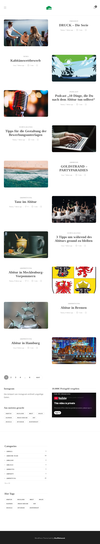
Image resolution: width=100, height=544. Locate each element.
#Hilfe (40, 413)
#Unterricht (33, 422)
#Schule (9, 422)
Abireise (74, 162)
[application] (74, 405)
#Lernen (9, 418)
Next (38, 377)
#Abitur (8, 413)
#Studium (20, 422)
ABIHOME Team (26, 456)
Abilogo (26, 465)
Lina (14, 65)
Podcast (74, 92)
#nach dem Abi (22, 418)
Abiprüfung (26, 197)
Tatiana (62, 30)
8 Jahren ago (18, 281)
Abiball (26, 451)
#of (34, 418)
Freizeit (74, 21)
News (26, 56)
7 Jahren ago (69, 30)
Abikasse (26, 460)
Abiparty (26, 474)
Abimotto (26, 469)
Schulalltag (26, 127)
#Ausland (20, 413)
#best (31, 413)
